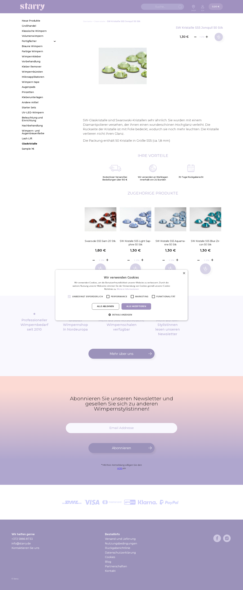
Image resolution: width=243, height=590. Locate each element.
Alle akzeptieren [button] (136, 306)
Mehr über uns (121, 354)
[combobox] (162, 7)
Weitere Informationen (128, 289)
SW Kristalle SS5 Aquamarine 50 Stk (170, 243)
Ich (202, 9)
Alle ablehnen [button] (105, 306)
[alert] (121, 295)
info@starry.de (21, 543)
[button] (121, 314)
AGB (119, 468)
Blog (108, 561)
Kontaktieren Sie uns (25, 548)
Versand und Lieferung (120, 538)
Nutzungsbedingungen (121, 543)
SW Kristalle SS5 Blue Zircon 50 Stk (205, 243)
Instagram (226, 538)
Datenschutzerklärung (120, 552)
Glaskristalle (99, 21)
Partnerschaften (116, 566)
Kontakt (110, 570)
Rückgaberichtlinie (117, 548)
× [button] (184, 273)
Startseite (87, 21)
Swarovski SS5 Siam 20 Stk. (100, 241)
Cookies (110, 557)
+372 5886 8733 (22, 538)
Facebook (217, 538)
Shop (193, 9)
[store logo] (32, 7)
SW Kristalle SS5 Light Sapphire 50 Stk (135, 243)
